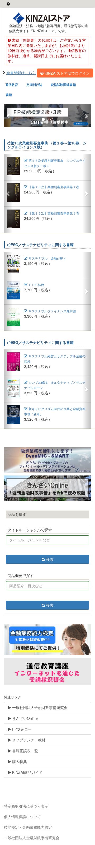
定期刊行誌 (34, 84)
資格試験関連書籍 (63, 84)
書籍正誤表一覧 (24, 750)
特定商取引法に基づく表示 (26, 806)
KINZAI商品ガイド (26, 772)
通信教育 (11, 84)
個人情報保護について (22, 816)
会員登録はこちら (21, 72)
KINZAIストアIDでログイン (67, 73)
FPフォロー (21, 729)
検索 (50, 559)
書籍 (9, 94)
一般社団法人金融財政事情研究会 (39, 707)
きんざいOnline (24, 718)
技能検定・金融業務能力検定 (28, 827)
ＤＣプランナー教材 (28, 739)
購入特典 (19, 761)
